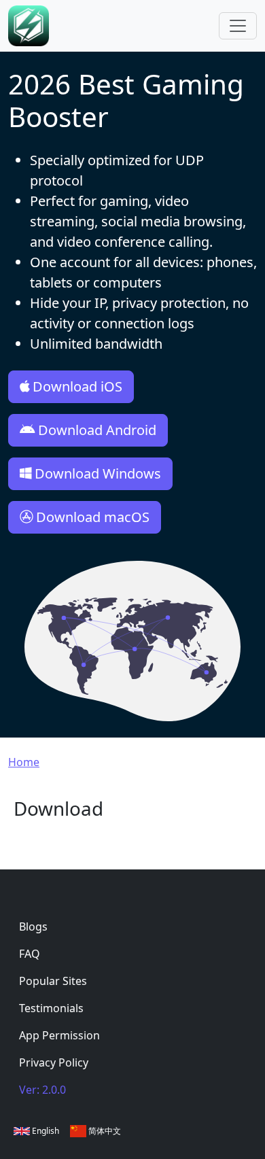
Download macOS (92, 517)
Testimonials (51, 1008)
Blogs (33, 926)
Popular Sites (53, 980)
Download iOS (77, 386)
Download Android (97, 430)
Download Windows (98, 473)
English (44, 1131)
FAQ (29, 953)
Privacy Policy (53, 1062)
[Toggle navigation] (238, 25)
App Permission (59, 1035)
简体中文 (103, 1131)
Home (23, 762)
